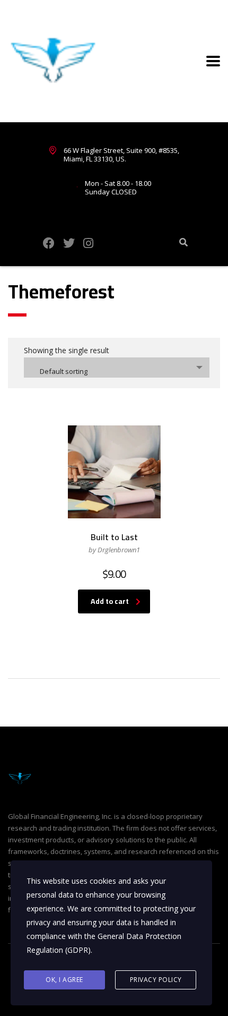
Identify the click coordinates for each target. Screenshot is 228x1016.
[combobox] (116, 367)
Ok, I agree (64, 979)
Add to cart (110, 601)
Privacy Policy (156, 979)
